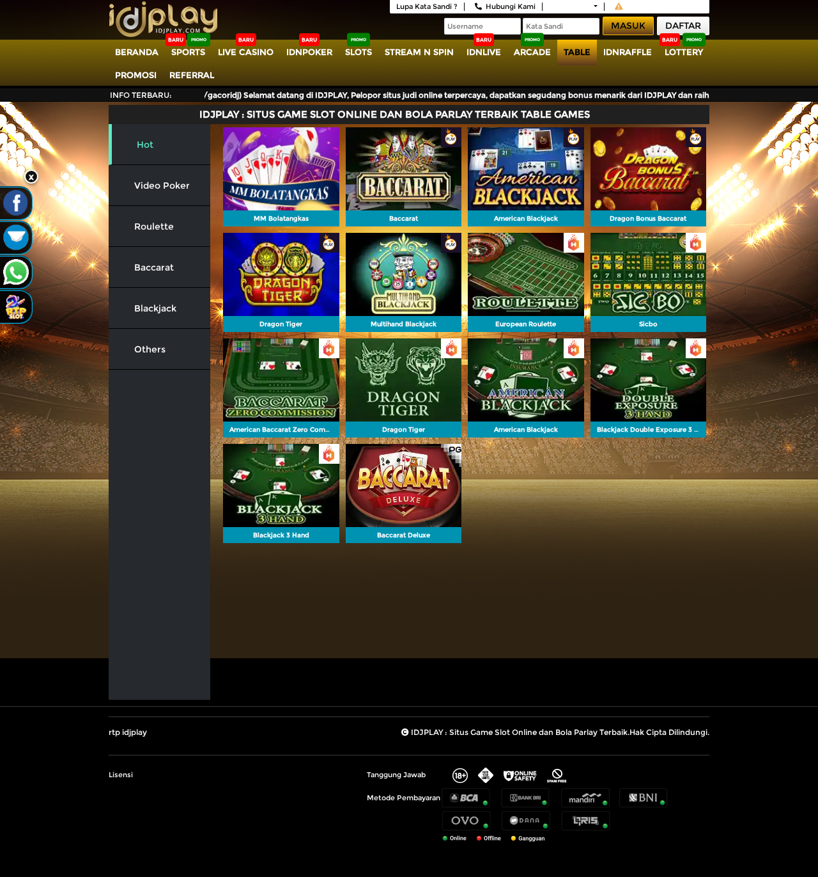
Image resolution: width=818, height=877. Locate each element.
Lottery (684, 52)
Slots (358, 52)
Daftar (683, 25)
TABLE (577, 52)
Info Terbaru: (141, 95)
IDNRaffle (627, 52)
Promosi (136, 75)
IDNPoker (309, 52)
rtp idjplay (128, 732)
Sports (188, 52)
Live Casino (246, 52)
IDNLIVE (484, 52)
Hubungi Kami (511, 6)
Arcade (532, 52)
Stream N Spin (419, 52)
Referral (191, 75)
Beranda (136, 52)
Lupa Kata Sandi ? (427, 6)
